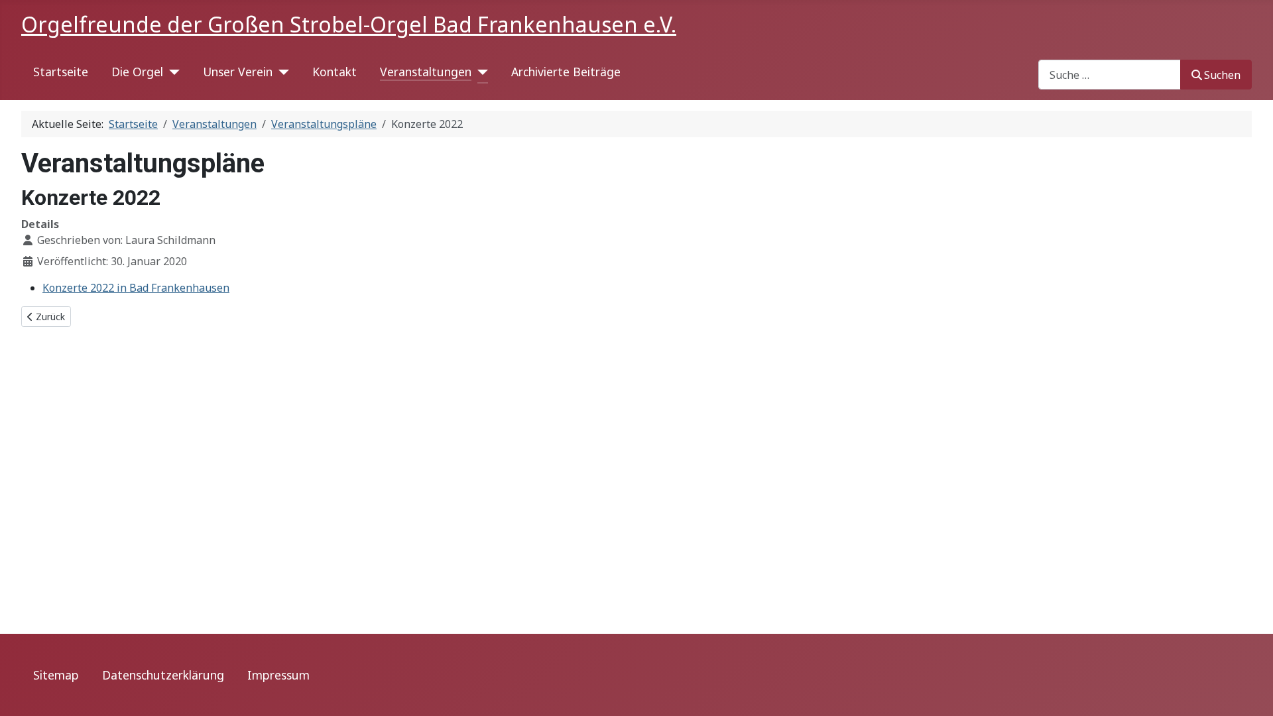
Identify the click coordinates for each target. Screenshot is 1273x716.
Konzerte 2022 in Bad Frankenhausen (135, 287)
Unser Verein (238, 72)
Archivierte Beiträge (566, 72)
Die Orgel (137, 72)
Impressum (278, 675)
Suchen (1222, 75)
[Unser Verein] (281, 72)
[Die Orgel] (171, 72)
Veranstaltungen (425, 72)
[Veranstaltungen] (479, 72)
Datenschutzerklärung (163, 675)
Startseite (60, 72)
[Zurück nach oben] (1249, 691)
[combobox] (1109, 75)
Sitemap (56, 675)
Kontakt (334, 72)
